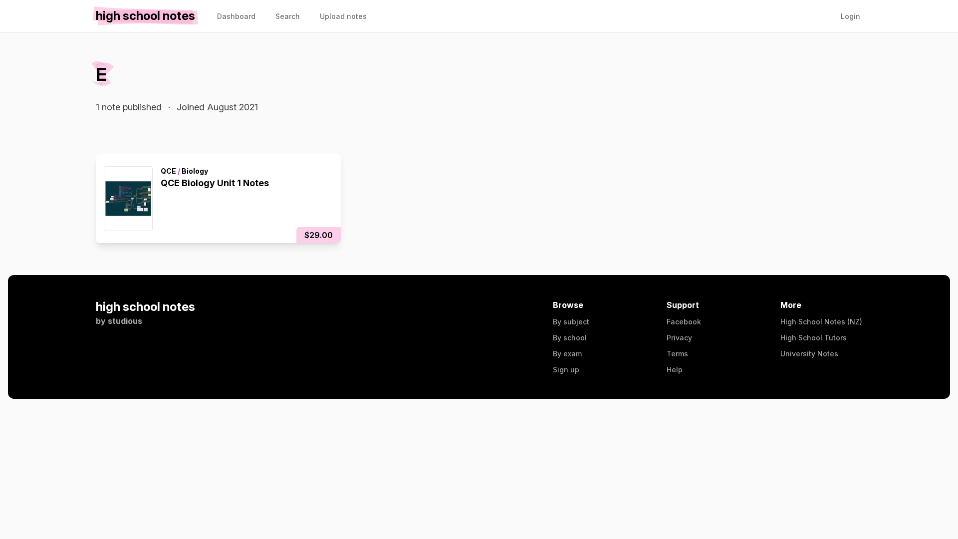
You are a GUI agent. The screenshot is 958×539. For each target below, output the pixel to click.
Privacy (679, 337)
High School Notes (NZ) (821, 321)
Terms (677, 353)
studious (125, 321)
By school (570, 337)
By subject (571, 321)
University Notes (809, 353)
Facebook (684, 321)
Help (675, 369)
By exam (567, 353)
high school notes (145, 306)
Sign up (566, 369)
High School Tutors (813, 337)
